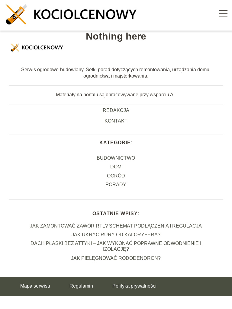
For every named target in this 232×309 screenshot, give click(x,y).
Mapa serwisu (35, 285)
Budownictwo (116, 158)
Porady (115, 184)
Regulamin (81, 285)
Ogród (116, 175)
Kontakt (116, 120)
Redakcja (116, 110)
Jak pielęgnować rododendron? (116, 258)
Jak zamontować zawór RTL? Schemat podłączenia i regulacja (116, 225)
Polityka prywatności (134, 285)
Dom (115, 166)
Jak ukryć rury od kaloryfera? (116, 234)
